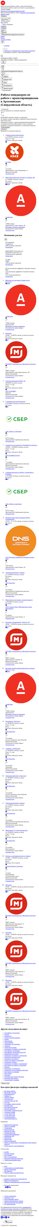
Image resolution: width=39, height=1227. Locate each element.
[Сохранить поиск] (2, 67)
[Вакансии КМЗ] (21, 152)
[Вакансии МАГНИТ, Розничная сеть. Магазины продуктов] (21, 352)
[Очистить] (3, 62)
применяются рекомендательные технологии (16, 1208)
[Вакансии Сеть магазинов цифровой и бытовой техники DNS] (21, 541)
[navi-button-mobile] (2, 41)
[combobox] (9, 58)
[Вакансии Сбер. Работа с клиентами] (21, 419)
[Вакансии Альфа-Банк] (21, 200)
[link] (4, 32)
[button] (3, 36)
